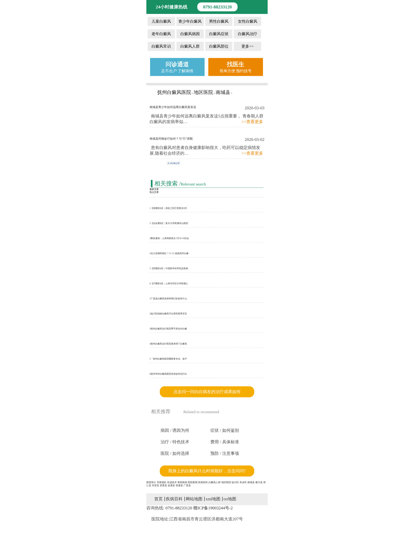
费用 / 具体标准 (224, 442)
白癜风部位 (219, 46)
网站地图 (194, 499)
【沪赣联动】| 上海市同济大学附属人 (169, 283)
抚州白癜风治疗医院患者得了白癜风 (168, 344)
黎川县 (259, 482)
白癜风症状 (219, 34)
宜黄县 (164, 485)
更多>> (247, 46)
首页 (158, 499)
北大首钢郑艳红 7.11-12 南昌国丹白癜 (169, 253)
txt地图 (229, 499)
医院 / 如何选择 (175, 453)
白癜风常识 (161, 46)
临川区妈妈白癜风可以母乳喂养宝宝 (168, 313)
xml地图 (213, 499)
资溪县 (180, 485)
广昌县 (187, 485)
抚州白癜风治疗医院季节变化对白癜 (168, 328)
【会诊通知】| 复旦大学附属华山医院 (169, 223)
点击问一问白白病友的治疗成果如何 (207, 391)
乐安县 (156, 485)
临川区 (236, 482)
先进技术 (172, 482)
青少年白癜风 (190, 21)
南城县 (223, 92)
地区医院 (203, 92)
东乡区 (243, 482)
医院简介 (151, 482)
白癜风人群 (190, 46)
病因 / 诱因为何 (175, 430)
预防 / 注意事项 (224, 453)
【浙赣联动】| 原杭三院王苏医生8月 (168, 208)
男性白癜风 (219, 21)
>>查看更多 (252, 121)
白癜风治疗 (247, 34)
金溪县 (172, 485)
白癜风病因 (190, 34)
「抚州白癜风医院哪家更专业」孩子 (168, 359)
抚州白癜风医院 (174, 92)
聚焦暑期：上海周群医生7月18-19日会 (169, 238)
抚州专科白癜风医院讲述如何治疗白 (168, 374)
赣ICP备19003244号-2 (213, 508)
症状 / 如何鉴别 (224, 430)
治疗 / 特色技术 (175, 442)
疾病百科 (203, 482)
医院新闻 (192, 482)
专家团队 (161, 482)
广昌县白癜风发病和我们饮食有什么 (168, 298)
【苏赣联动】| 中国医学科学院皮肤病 (169, 268)
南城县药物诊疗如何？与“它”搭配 (171, 138)
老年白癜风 (161, 34)
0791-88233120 (217, 6)
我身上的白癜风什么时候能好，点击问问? (207, 471)
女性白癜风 (247, 21)
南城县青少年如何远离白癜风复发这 (173, 107)
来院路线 (182, 482)
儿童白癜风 (161, 21)
